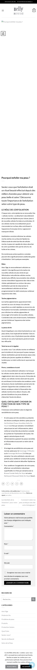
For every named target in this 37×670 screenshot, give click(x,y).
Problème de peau (8, 619)
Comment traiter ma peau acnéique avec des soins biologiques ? (27, 502)
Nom (6, 544)
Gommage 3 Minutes (26, 451)
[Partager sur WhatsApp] (3, 483)
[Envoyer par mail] (16, 483)
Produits (5, 623)
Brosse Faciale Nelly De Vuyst (15, 473)
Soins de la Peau (7, 643)
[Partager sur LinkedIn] (21, 483)
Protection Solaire (8, 627)
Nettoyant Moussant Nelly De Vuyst (17, 476)
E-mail (6, 553)
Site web (7, 563)
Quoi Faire (5, 631)
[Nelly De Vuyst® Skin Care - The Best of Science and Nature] (18, 10)
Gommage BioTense (15, 453)
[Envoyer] (33, 599)
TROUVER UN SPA (10, 2)
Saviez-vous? (6, 635)
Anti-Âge (5, 611)
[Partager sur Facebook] (7, 483)
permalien (8, 495)
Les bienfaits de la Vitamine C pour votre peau (9, 502)
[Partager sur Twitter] (12, 483)
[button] (3, 10)
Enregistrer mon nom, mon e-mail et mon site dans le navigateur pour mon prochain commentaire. (17, 576)
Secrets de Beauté (8, 639)
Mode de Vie (6, 615)
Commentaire (9, 526)
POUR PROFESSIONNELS (24, 2)
